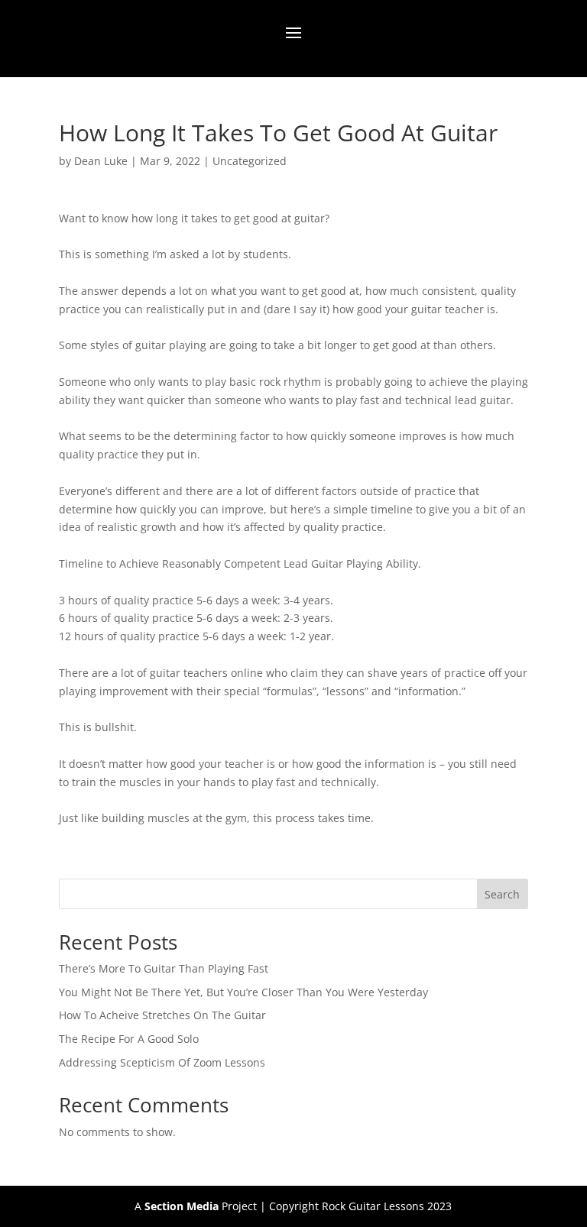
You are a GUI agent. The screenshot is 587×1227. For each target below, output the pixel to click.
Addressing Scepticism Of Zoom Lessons (162, 1062)
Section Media (181, 1206)
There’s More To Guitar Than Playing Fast (163, 968)
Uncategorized (249, 161)
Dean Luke (101, 161)
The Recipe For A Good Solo (129, 1038)
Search (502, 894)
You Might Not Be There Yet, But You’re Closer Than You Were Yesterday (243, 992)
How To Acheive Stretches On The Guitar (162, 1015)
